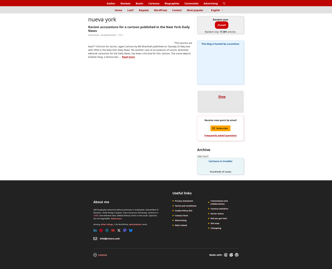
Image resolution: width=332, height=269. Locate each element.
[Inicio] (107, 9)
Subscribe (222, 128)
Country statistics (219, 208)
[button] (224, 3)
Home (118, 10)
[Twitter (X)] (119, 230)
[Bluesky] (130, 230)
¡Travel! (221, 25)
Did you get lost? (219, 218)
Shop (222, 97)
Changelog (216, 228)
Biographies (172, 3)
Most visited (181, 225)
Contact (177, 10)
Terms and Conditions (185, 205)
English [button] (215, 10)
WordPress (160, 10)
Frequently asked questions (220, 135)
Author (111, 3)
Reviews (125, 3)
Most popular (195, 10)
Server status (217, 213)
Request (144, 10)
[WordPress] (107, 230)
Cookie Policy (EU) (183, 210)
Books (139, 3)
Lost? (130, 10)
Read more (128, 56)
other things (107, 224)
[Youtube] (113, 230)
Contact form (181, 215)
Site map (215, 223)
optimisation (135, 224)
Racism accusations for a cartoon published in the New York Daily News (139, 29)
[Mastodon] (124, 230)
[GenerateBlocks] (231, 255)
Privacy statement (184, 201)
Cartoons (153, 3)
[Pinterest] (101, 230)
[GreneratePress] (226, 255)
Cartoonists (191, 3)
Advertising (211, 3)
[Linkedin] (95, 230)
